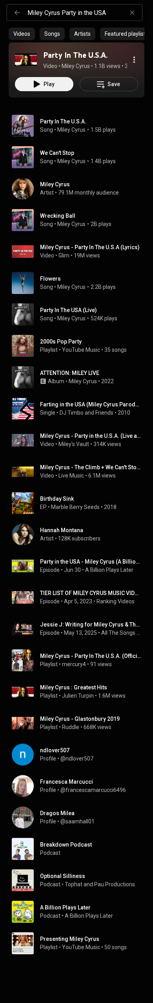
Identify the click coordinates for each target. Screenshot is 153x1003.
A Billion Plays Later (109, 570)
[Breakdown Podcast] (80, 849)
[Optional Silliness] (80, 880)
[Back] (17, 12)
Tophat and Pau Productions (100, 884)
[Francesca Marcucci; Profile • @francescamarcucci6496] (80, 786)
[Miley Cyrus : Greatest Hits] (80, 691)
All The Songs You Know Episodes (121, 633)
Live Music (71, 475)
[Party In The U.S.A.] (26, 60)
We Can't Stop (57, 153)
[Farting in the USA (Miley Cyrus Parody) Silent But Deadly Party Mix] (80, 408)
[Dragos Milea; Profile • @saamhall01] (80, 817)
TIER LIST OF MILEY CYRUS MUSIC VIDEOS (91, 593)
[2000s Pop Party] (80, 346)
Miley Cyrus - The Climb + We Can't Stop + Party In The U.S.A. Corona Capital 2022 (91, 467)
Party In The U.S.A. (63, 121)
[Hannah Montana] (80, 534)
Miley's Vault (73, 444)
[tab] (22, 34)
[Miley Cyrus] (80, 188)
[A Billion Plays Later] (80, 912)
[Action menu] (134, 60)
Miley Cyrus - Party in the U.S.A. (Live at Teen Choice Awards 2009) (91, 436)
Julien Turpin (78, 696)
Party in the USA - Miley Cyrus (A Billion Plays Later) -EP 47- (91, 561)
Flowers (50, 279)
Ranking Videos (116, 601)
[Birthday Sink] (80, 503)
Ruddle (70, 727)
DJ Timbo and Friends (86, 413)
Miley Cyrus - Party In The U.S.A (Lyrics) (90, 247)
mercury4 (74, 664)
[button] (26, 60)
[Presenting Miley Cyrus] (80, 943)
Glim (63, 255)
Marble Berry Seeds (75, 507)
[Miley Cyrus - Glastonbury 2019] (80, 723)
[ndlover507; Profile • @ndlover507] (80, 754)
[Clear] (132, 12)
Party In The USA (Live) (68, 310)
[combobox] (84, 12)
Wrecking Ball (57, 216)
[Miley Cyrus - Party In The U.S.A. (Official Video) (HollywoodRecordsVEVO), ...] (80, 660)
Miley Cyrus (71, 130)
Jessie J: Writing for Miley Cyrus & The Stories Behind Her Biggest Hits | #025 (91, 624)
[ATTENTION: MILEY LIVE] (80, 377)
